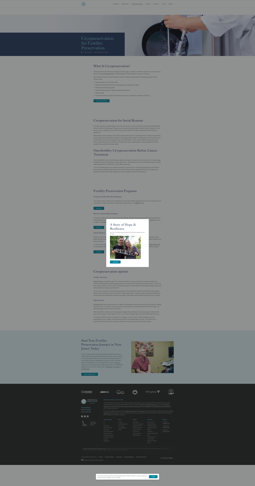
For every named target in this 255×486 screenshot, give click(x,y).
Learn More (115, 262)
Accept (153, 476)
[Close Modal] (148, 218)
